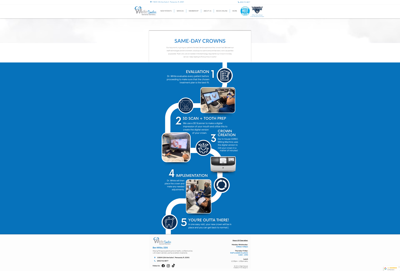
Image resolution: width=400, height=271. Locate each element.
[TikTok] (173, 266)
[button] (180, 11)
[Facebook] (163, 266)
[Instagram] (168, 266)
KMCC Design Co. (243, 267)
